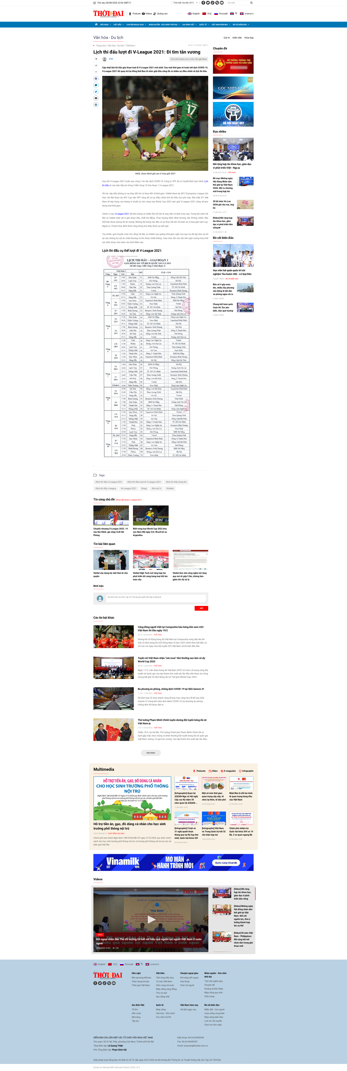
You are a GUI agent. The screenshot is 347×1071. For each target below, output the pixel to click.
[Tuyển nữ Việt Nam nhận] (113, 667)
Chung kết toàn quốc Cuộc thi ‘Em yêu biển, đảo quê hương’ (223, 307)
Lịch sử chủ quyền (213, 1021)
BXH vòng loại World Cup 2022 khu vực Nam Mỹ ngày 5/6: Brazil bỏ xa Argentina (150, 532)
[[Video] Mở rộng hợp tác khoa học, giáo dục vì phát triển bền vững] (245, 221)
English (196, 13)
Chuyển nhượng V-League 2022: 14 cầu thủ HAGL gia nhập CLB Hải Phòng (110, 532)
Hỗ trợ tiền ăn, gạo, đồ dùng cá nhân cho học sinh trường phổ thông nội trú (130, 826)
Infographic (247, 771)
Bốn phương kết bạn (141, 977)
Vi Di (111, 59)
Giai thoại (184, 981)
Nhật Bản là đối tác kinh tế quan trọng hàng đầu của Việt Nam (241, 796)
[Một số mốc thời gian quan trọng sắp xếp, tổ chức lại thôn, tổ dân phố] (214, 783)
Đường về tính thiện (213, 988)
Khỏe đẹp (249, 37)
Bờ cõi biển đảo (240, 25)
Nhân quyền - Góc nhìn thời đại (163, 25)
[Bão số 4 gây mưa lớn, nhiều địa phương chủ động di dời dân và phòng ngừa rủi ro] (245, 287)
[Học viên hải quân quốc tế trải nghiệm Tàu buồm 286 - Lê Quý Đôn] (233, 255)
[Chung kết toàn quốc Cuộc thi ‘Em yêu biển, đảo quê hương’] (245, 307)
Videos (148, 13)
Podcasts (201, 771)
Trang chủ (101, 45)
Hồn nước (136, 1013)
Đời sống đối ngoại (189, 977)
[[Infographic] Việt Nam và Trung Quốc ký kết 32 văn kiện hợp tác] (214, 818)
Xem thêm (151, 753)
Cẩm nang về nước (165, 985)
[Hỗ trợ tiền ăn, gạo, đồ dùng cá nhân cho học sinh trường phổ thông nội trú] (132, 798)
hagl (145, 488)
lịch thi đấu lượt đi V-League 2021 (145, 482)
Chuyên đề (220, 48)
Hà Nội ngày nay (188, 1009)
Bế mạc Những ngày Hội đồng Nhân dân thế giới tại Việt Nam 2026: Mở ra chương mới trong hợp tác (223, 185)
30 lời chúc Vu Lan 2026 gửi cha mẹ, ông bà (223, 204)
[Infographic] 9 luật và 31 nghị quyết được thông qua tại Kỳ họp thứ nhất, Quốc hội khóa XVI (186, 833)
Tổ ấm (135, 1009)
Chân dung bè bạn (140, 981)
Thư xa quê (161, 993)
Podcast (137, 13)
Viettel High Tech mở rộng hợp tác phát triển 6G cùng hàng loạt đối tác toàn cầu (150, 576)
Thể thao (130, 45)
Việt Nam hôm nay (220, 25)
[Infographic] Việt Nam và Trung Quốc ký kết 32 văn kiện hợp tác (214, 831)
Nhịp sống (161, 1009)
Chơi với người (187, 985)
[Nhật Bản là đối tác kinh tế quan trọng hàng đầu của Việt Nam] (241, 783)
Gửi (201, 608)
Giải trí (227, 37)
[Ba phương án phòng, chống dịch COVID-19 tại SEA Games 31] (113, 698)
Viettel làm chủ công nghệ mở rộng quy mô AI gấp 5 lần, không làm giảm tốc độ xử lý (190, 576)
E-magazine (230, 771)
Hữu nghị (104, 25)
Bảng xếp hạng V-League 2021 (129, 500)
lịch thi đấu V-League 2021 (109, 482)
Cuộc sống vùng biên (214, 1013)
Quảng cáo (162, 13)
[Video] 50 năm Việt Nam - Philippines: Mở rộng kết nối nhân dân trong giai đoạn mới (243, 939)
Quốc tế (203, 25)
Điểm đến (237, 37)
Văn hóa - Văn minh (165, 1013)
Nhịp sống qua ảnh (116, 833)
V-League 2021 (122, 214)
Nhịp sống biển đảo (213, 1017)
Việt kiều (117, 25)
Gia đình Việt (188, 25)
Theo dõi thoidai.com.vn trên (183, 59)
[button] (151, 920)
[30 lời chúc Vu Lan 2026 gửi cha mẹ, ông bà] (245, 204)
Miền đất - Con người (214, 1009)
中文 (209, 14)
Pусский (223, 13)
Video (215, 771)
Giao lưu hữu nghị (213, 1024)
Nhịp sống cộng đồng (166, 989)
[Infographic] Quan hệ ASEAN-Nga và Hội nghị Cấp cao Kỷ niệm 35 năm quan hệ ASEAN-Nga (186, 798)
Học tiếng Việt (162, 996)
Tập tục (135, 1021)
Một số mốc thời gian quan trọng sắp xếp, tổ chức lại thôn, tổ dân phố (214, 796)
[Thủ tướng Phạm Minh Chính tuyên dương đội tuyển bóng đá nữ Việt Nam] (113, 729)
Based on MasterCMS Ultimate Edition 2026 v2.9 (116, 1067)
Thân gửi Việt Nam (141, 985)
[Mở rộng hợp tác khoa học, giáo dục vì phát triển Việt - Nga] (233, 149)
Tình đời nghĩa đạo (213, 981)
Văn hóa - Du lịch (108, 37)
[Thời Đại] (108, 13)
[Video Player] (150, 919)
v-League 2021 (129, 488)
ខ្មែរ (236, 14)
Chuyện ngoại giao (135, 25)
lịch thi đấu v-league (106, 488)
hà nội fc (157, 488)
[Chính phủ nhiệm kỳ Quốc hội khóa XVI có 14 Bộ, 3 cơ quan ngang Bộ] (241, 818)
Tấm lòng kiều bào (165, 977)
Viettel (171, 488)
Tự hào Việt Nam (164, 981)
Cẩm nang (209, 996)
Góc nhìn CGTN (163, 1017)
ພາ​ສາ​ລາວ (249, 13)
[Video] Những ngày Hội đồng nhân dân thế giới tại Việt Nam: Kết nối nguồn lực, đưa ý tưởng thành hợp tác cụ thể (243, 916)
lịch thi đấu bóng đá (177, 482)
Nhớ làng (136, 1017)
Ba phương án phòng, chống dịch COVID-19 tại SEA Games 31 (171, 689)
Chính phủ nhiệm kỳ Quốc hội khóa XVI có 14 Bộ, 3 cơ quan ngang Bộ (241, 831)
